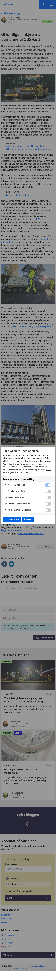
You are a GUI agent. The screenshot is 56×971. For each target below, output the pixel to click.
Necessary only (12, 519)
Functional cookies (16, 491)
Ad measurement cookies (19, 510)
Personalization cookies (18, 504)
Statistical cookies (15, 497)
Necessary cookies (16, 485)
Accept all (28, 519)
